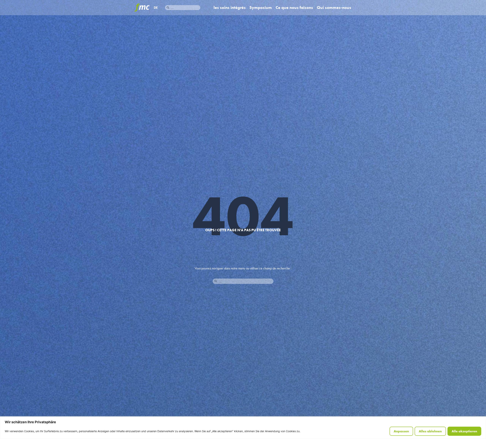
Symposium (260, 7)
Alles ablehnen (430, 431)
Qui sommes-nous (334, 7)
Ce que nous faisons (294, 7)
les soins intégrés (230, 7)
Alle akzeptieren (464, 431)
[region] (243, 427)
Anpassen (401, 431)
